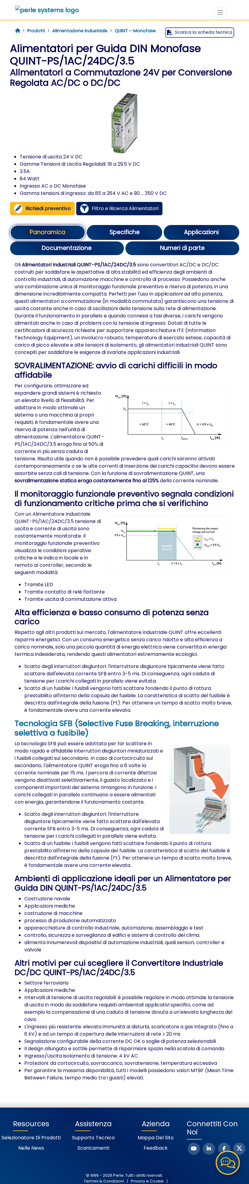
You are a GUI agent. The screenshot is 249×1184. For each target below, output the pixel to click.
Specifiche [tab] (125, 232)
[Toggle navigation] (220, 12)
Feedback (156, 1147)
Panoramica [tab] (47, 232)
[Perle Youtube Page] (194, 1149)
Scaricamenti (93, 1147)
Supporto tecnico (93, 1137)
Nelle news (31, 1147)
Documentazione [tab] (67, 248)
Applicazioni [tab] (201, 232)
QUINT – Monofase (135, 31)
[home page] (17, 31)
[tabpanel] (125, 671)
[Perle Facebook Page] (224, 1149)
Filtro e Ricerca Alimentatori (125, 208)
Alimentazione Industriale (79, 31)
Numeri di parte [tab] (182, 248)
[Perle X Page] (239, 1149)
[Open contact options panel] (228, 1163)
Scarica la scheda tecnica (203, 32)
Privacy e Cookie (147, 1181)
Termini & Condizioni (104, 1181)
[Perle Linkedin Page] (209, 1149)
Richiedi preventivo (48, 208)
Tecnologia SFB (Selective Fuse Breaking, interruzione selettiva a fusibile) (117, 728)
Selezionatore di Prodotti (31, 1137)
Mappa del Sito (156, 1137)
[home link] (47, 10)
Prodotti (36, 31)
